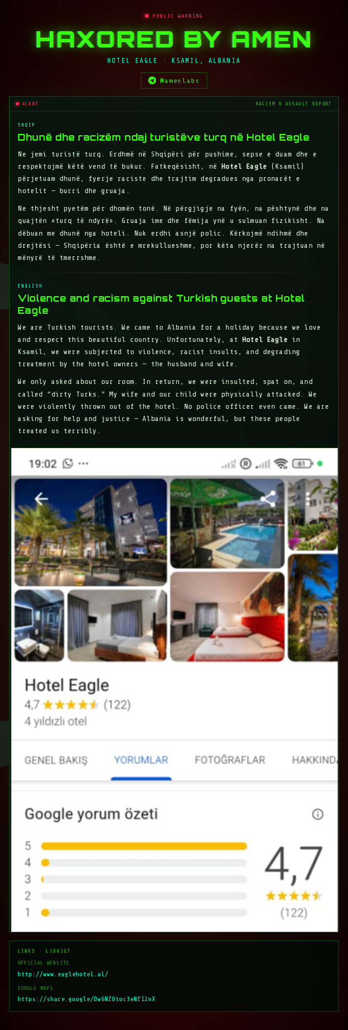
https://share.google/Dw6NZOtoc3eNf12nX (86, 999)
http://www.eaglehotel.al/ (63, 974)
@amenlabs (180, 80)
